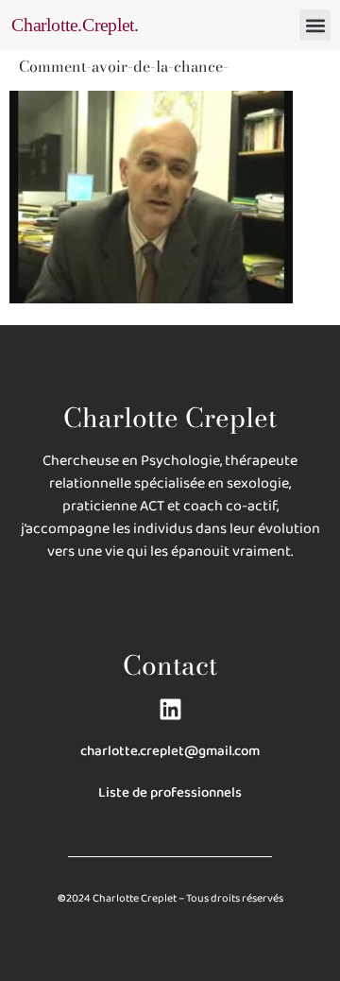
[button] (315, 25)
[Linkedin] (170, 709)
